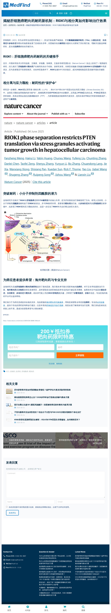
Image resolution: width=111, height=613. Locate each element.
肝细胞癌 (25, 371)
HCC (7, 371)
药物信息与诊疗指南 (54, 305)
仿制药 (12, 371)
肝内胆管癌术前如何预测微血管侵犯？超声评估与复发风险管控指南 (42, 390)
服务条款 (59, 363)
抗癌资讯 (12, 25)
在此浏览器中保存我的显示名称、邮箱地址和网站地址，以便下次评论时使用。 (40, 507)
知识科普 (20, 25)
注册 (66, 13)
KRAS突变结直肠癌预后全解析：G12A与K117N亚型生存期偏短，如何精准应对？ (47, 419)
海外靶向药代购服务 (54, 302)
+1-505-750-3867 (49, 6)
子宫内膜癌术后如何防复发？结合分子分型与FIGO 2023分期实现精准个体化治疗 (47, 412)
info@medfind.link (70, 6)
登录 (61, 13)
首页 (5, 25)
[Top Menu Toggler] (106, 13)
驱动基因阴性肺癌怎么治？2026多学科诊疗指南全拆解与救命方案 (41, 397)
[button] (71, 13)
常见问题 (52, 363)
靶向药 (31, 371)
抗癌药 (18, 371)
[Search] (50, 13)
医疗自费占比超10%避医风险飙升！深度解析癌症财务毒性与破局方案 (43, 405)
